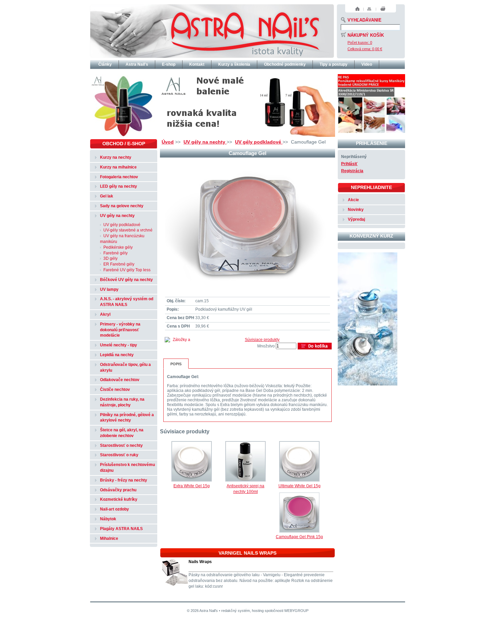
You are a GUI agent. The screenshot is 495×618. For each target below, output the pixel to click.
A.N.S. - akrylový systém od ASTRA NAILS (126, 302)
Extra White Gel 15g (191, 486)
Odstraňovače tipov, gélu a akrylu (125, 367)
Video (366, 64)
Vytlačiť (383, 8)
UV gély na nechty (205, 142)
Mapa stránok (369, 8)
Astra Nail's (137, 64)
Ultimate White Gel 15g (299, 486)
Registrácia (352, 170)
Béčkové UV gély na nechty (126, 279)
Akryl (105, 314)
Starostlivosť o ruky (119, 455)
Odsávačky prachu (118, 490)
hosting (258, 611)
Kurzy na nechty (115, 157)
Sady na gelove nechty (121, 206)
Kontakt (196, 64)
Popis (176, 364)
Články (105, 64)
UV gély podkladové (259, 142)
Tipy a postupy (334, 64)
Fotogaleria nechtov (119, 177)
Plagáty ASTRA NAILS (121, 528)
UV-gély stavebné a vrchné (128, 230)
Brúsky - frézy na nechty (123, 480)
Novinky (356, 209)
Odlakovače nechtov (119, 379)
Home (357, 8)
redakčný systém (235, 611)
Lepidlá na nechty (117, 354)
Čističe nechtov (115, 389)
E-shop (168, 64)
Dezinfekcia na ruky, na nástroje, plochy (122, 402)
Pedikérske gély (118, 247)
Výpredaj (356, 219)
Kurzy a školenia (234, 64)
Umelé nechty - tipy (118, 345)
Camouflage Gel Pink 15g (299, 536)
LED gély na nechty (118, 186)
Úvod (168, 142)
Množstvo (266, 346)
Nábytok (108, 519)
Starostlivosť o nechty (121, 445)
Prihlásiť (349, 163)
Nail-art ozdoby (114, 509)
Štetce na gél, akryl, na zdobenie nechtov (121, 433)
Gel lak (106, 196)
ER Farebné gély (118, 264)
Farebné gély (115, 253)
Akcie (353, 199)
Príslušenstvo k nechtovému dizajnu (127, 467)
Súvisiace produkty (262, 339)
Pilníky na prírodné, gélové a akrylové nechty (127, 417)
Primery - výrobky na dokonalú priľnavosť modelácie (120, 330)
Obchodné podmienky (285, 64)
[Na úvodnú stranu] (212, 30)
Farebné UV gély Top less (127, 270)
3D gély (110, 258)
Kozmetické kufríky (118, 499)
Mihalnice (109, 538)
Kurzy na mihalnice (118, 167)
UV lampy (109, 289)
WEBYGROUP (296, 611)
